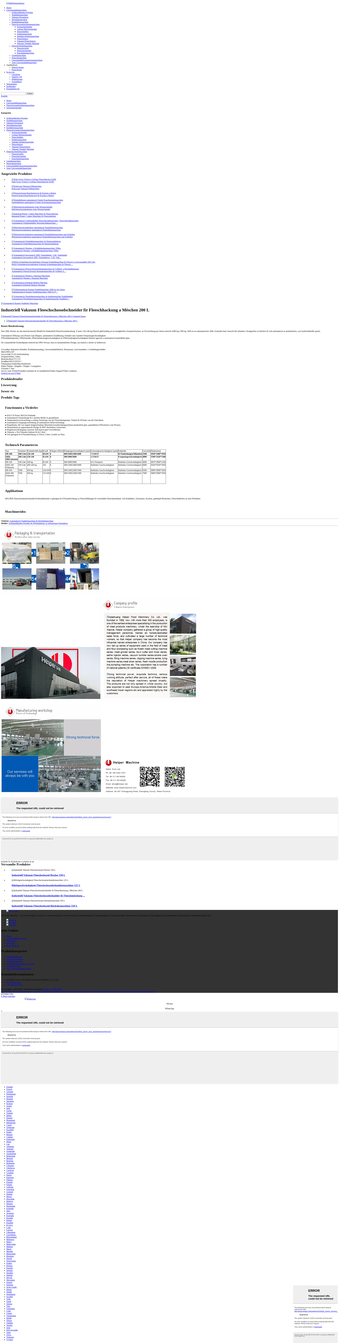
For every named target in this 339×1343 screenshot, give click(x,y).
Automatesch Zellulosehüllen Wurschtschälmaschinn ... (35, 223)
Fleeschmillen (22, 31)
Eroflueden (11, 86)
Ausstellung (17, 82)
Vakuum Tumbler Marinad (28, 43)
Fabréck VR (17, 77)
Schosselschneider (24, 27)
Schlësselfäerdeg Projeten (22, 12)
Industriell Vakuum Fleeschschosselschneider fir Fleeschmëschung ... (48, 895)
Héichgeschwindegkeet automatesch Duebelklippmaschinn (36, 230)
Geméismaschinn (19, 55)
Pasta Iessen (17, 70)
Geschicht (16, 74)
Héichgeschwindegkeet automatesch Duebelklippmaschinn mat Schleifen (42, 237)
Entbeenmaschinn (24, 34)
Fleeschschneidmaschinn (22, 46)
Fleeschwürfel (23, 48)
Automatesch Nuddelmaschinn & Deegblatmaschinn (31, 521)
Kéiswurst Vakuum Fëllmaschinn (25, 189)
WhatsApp (31, 999)
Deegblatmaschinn (19, 20)
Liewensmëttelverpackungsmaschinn (27, 60)
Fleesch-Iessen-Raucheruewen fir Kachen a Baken (33, 195)
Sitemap (46, 989)
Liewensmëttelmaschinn (16, 10)
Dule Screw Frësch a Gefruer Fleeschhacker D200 (33, 182)
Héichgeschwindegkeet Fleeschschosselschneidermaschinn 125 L (46, 885)
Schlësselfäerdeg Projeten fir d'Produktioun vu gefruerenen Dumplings (38, 523)
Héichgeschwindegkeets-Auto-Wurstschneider (31, 209)
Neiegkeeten (11, 84)
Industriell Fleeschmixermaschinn (47, 991)
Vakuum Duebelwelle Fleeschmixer (76, 991)
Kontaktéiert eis (12, 89)
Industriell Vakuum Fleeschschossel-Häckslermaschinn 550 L (44, 905)
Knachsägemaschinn (25, 53)
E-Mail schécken (8, 996)
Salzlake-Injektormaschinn (28, 36)
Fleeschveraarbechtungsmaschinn (26, 24)
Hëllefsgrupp (17, 79)
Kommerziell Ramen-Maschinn (105, 991)
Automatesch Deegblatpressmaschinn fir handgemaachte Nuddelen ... (41, 299)
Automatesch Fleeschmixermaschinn (16, 991)
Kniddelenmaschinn (20, 22)
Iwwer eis (10, 72)
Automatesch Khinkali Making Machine (28, 285)
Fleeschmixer (22, 39)
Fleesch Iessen (18, 67)
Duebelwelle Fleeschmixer (143, 991)
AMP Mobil (57, 989)
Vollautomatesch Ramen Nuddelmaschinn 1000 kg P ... (35, 292)
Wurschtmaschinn (19, 58)
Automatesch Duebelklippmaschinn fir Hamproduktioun (35, 244)
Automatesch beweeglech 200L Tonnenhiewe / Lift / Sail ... (36, 257)
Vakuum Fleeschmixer (26, 41)
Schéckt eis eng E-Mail (10, 373)
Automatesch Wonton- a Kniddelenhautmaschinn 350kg (35, 251)
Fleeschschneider (24, 51)
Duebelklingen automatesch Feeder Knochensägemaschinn (36, 202)
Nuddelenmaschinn (20, 15)
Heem (8, 8)
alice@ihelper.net (13, 982)
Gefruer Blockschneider (27, 29)
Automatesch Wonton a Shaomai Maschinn (30, 278)
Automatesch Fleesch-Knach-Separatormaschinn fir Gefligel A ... (39, 271)
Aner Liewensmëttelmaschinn (24, 62)
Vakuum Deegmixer (20, 17)
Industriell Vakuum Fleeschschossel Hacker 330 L (38, 875)
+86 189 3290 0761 (14, 985)
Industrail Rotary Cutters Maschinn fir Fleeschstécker (34, 216)
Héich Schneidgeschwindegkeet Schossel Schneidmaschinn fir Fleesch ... (42, 264)
